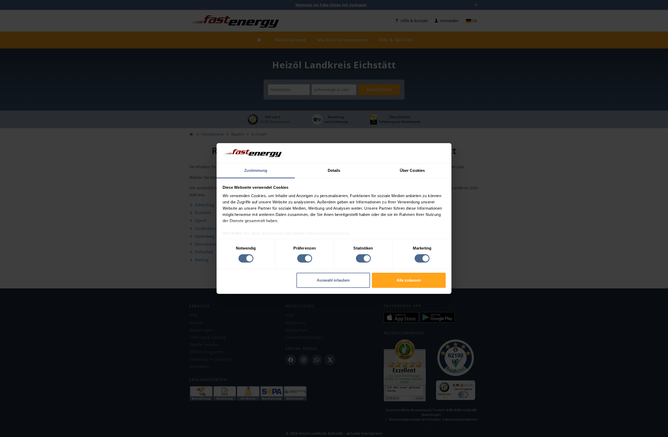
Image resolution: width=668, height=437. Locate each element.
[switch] (304, 258)
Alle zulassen (409, 280)
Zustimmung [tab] (255, 170)
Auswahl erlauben (333, 280)
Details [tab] (334, 170)
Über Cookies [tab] (412, 170)
